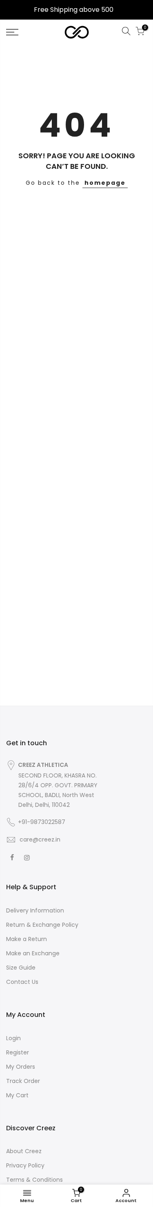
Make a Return (26, 939)
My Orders (20, 1067)
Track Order (23, 1081)
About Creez (24, 1151)
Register (17, 1052)
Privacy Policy (25, 1165)
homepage (105, 183)
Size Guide (20, 967)
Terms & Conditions (34, 1180)
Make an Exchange (33, 953)
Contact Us (22, 982)
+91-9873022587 (41, 822)
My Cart (17, 1095)
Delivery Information (35, 910)
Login (13, 1038)
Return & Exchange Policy (42, 925)
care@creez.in (39, 839)
